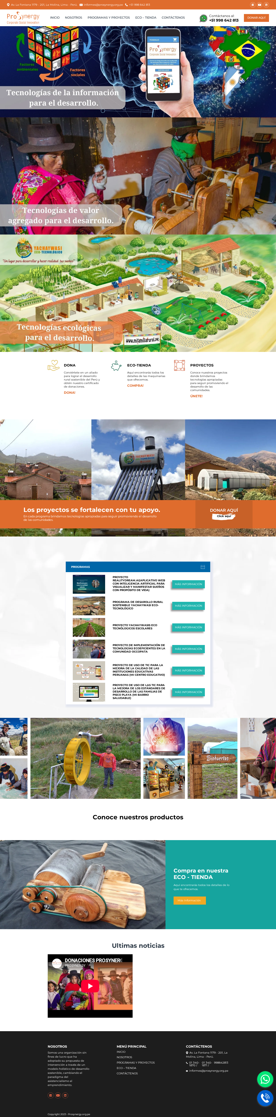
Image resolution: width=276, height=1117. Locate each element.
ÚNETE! (196, 396)
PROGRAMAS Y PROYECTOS (109, 17)
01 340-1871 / (207, 1064)
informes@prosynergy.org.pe (103, 4)
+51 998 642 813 (139, 4)
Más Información (189, 900)
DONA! (69, 393)
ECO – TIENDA (145, 17)
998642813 (221, 1062)
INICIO (55, 17)
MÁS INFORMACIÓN (188, 584)
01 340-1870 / (194, 1064)
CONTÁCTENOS (173, 17)
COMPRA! (135, 385)
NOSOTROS (73, 17)
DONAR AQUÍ (256, 17)
